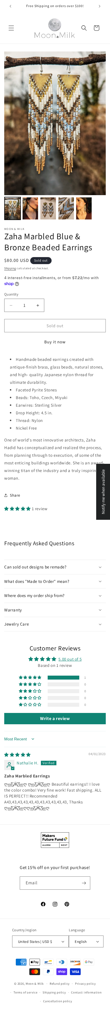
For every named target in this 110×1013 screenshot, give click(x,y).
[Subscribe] (84, 883)
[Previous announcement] (10, 6)
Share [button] (15, 495)
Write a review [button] (55, 718)
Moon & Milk (35, 984)
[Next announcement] (99, 6)
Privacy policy (85, 984)
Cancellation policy (57, 1001)
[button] (11, 28)
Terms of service (25, 992)
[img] (17, 754)
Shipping (10, 268)
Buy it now (55, 341)
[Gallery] (55, 136)
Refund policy (60, 984)
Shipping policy (54, 992)
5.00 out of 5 (70, 659)
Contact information (86, 992)
